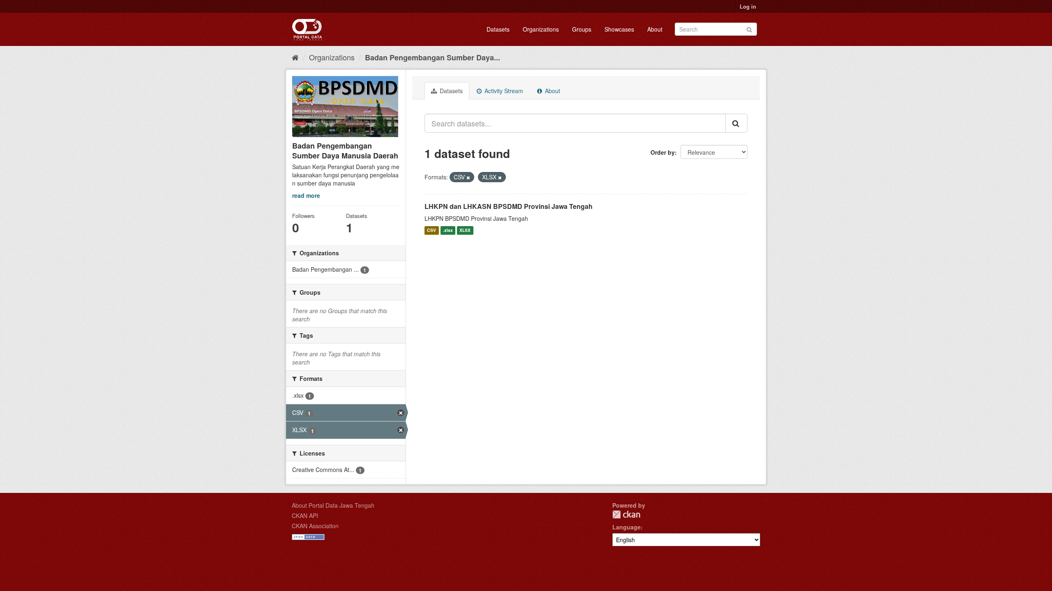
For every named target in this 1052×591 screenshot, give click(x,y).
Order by (663, 152)
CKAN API (305, 515)
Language (626, 527)
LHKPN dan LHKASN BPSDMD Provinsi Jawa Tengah (508, 206)
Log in (748, 6)
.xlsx (448, 230)
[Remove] (468, 177)
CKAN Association (315, 526)
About (654, 29)
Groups (581, 29)
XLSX (465, 230)
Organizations (541, 29)
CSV (431, 230)
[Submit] (749, 28)
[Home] (295, 57)
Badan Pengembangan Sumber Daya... (432, 57)
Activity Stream (503, 91)
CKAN (626, 514)
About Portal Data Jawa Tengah (333, 505)
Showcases (619, 29)
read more (306, 195)
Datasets (498, 29)
